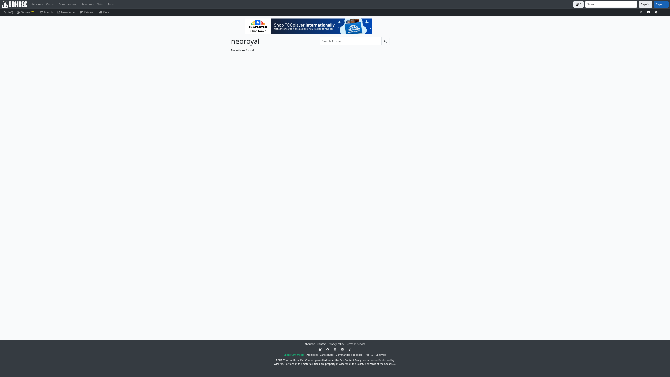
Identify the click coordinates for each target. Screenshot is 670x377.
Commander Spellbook (349, 354)
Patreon (89, 12)
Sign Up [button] (661, 4)
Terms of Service (355, 344)
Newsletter (68, 12)
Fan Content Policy (350, 360)
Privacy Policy (336, 344)
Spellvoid (381, 354)
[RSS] (342, 349)
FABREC (368, 354)
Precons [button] (86, 4)
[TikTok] (349, 349)
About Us (310, 344)
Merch (48, 12)
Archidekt (312, 354)
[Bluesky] (320, 349)
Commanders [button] (68, 4)
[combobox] (611, 4)
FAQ (10, 12)
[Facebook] (327, 349)
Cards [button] (50, 4)
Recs (106, 12)
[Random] (641, 12)
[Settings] (656, 12)
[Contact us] (648, 12)
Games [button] (27, 12)
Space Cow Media (294, 354)
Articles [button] (36, 4)
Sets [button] (100, 4)
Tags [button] (111, 4)
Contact (321, 344)
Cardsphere (327, 354)
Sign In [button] (645, 4)
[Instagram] (335, 349)
